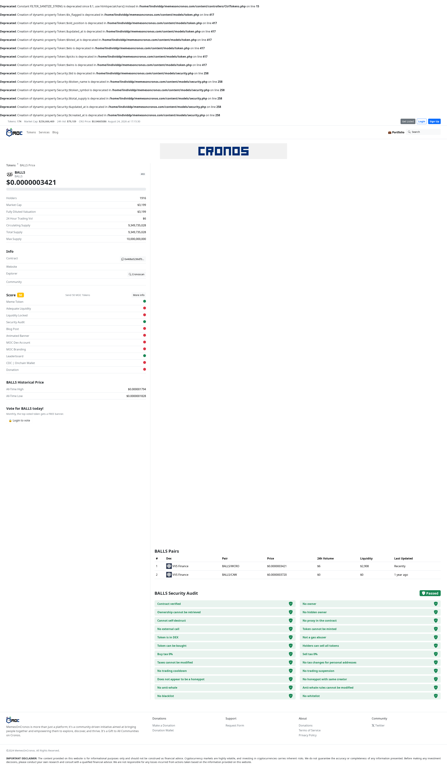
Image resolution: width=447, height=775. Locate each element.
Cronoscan (138, 274)
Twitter (380, 725)
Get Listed (408, 121)
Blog (55, 132)
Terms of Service (310, 730)
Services (44, 132)
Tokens (31, 132)
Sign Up (434, 121)
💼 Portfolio (396, 132)
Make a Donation (163, 725)
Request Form (235, 725)
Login (421, 121)
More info (138, 295)
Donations (306, 725)
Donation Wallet (163, 730)
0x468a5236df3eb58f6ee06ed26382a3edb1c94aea (135, 259)
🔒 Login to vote (19, 420)
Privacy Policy (308, 735)
